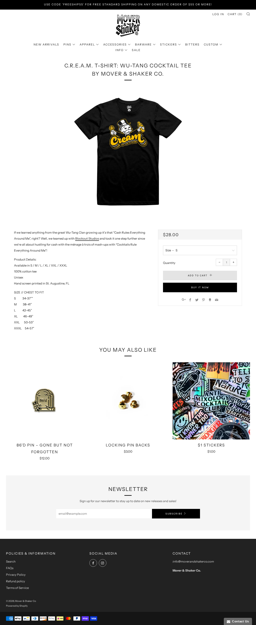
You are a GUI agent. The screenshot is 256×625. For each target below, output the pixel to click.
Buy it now (200, 287)
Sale (136, 50)
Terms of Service (17, 588)
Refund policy (15, 581)
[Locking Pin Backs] (128, 400)
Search (11, 561)
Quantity (169, 263)
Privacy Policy (16, 575)
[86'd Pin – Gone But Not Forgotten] (44, 400)
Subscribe (173, 513)
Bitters (192, 44)
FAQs (9, 568)
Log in (218, 14)
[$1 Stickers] (211, 400)
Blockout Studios (87, 238)
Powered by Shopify (17, 605)
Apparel (87, 44)
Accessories (115, 44)
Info (119, 50)
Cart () (235, 14)
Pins (67, 44)
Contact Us (239, 621)
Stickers (168, 44)
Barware (143, 44)
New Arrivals (46, 44)
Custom (211, 44)
